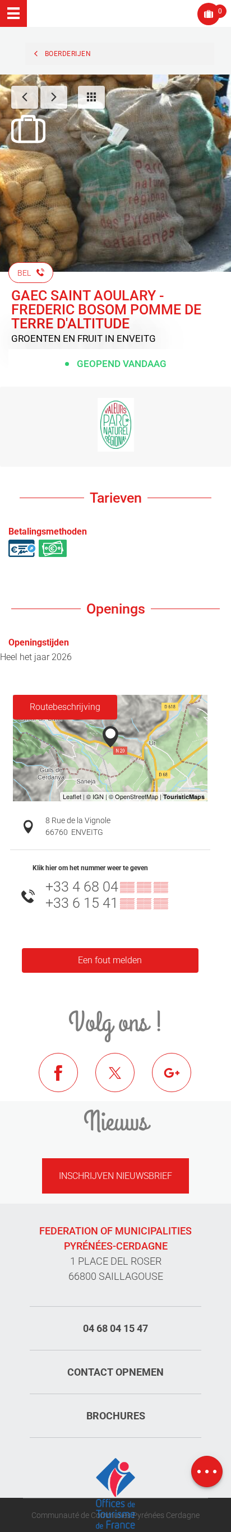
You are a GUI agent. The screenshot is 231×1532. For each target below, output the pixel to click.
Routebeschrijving (65, 707)
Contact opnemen (115, 1372)
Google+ (180, 1081)
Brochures (115, 1416)
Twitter (123, 1081)
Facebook (67, 1081)
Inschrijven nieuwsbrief (115, 1176)
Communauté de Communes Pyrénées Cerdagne (115, 1515)
